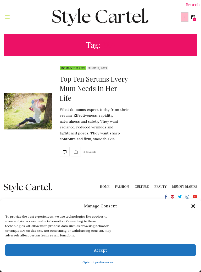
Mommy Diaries (73, 68)
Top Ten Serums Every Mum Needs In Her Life (94, 88)
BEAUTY (160, 186)
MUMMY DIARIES (184, 186)
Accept (100, 250)
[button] (193, 206)
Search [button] (193, 4)
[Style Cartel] (100, 17)
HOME (104, 186)
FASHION (122, 186)
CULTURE (142, 186)
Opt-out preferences (97, 262)
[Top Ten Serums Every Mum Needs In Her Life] (28, 111)
